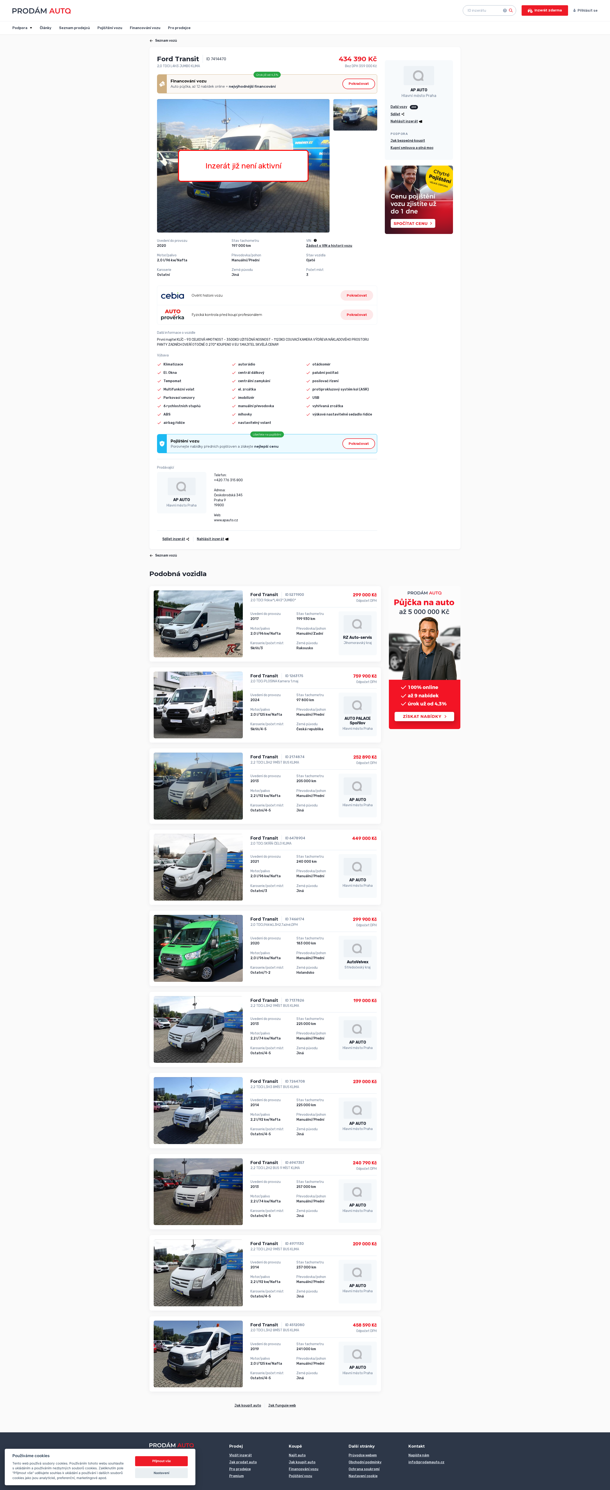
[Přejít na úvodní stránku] (41, 10)
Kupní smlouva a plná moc (412, 148)
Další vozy (399, 107)
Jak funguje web (282, 1406)
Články (45, 28)
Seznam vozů (166, 41)
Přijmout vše (161, 1461)
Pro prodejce (179, 28)
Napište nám (418, 1455)
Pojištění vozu (109, 28)
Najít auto (297, 1455)
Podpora (20, 28)
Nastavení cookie (363, 1476)
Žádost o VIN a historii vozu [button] (329, 246)
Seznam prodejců (74, 28)
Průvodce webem (363, 1455)
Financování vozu (145, 28)
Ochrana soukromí (364, 1469)
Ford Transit (264, 594)
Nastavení (161, 1473)
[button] (357, 295)
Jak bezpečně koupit (408, 141)
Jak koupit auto (247, 1406)
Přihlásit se (588, 10)
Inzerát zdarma (548, 10)
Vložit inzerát (240, 1455)
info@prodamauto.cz (426, 1462)
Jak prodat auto (243, 1462)
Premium (236, 1476)
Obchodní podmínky (365, 1462)
